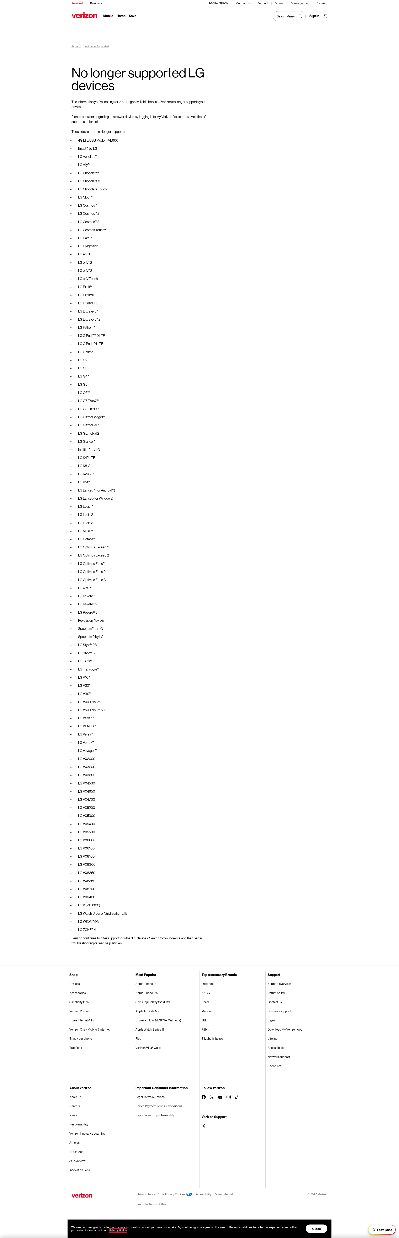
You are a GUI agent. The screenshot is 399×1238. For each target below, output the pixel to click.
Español (322, 3)
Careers (74, 1106)
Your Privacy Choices (172, 1194)
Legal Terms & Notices (150, 1097)
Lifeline (272, 1038)
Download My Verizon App (285, 1029)
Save (132, 16)
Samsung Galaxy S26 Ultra (152, 1002)
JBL (204, 1020)
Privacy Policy (146, 1194)
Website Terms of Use (152, 1204)
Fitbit (205, 1029)
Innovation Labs (79, 1170)
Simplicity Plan (79, 1002)
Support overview (279, 983)
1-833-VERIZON (218, 3)
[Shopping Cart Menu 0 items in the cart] (325, 15)
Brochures (76, 1151)
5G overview (77, 1161)
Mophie (207, 1011)
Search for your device (165, 938)
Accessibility (276, 1047)
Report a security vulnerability (154, 1115)
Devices (74, 983)
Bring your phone (80, 1038)
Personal (77, 3)
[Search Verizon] (289, 16)
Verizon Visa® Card (148, 1047)
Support (262, 3)
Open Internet (224, 1194)
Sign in (272, 1020)
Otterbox (208, 983)
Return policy (276, 993)
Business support (279, 1011)
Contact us (243, 3)
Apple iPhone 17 (145, 983)
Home (121, 16)
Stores (279, 3)
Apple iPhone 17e (146, 993)
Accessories (77, 993)
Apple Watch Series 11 (149, 1029)
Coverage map (300, 3)
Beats (205, 1002)
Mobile (108, 16)
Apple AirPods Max (148, 1011)
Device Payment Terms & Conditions (158, 1106)
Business (96, 3)
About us (75, 1097)
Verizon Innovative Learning (87, 1133)
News (73, 1115)
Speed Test (275, 1066)
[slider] (382, 1230)
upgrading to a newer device (114, 117)
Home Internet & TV (82, 1020)
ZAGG (206, 993)
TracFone (75, 1047)
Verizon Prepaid (79, 1011)
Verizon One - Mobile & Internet (89, 1029)
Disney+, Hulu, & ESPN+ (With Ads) (158, 1020)
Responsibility (78, 1124)
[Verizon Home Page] (84, 15)
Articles (74, 1142)
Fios (138, 1038)
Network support (279, 1057)
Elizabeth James (212, 1038)
